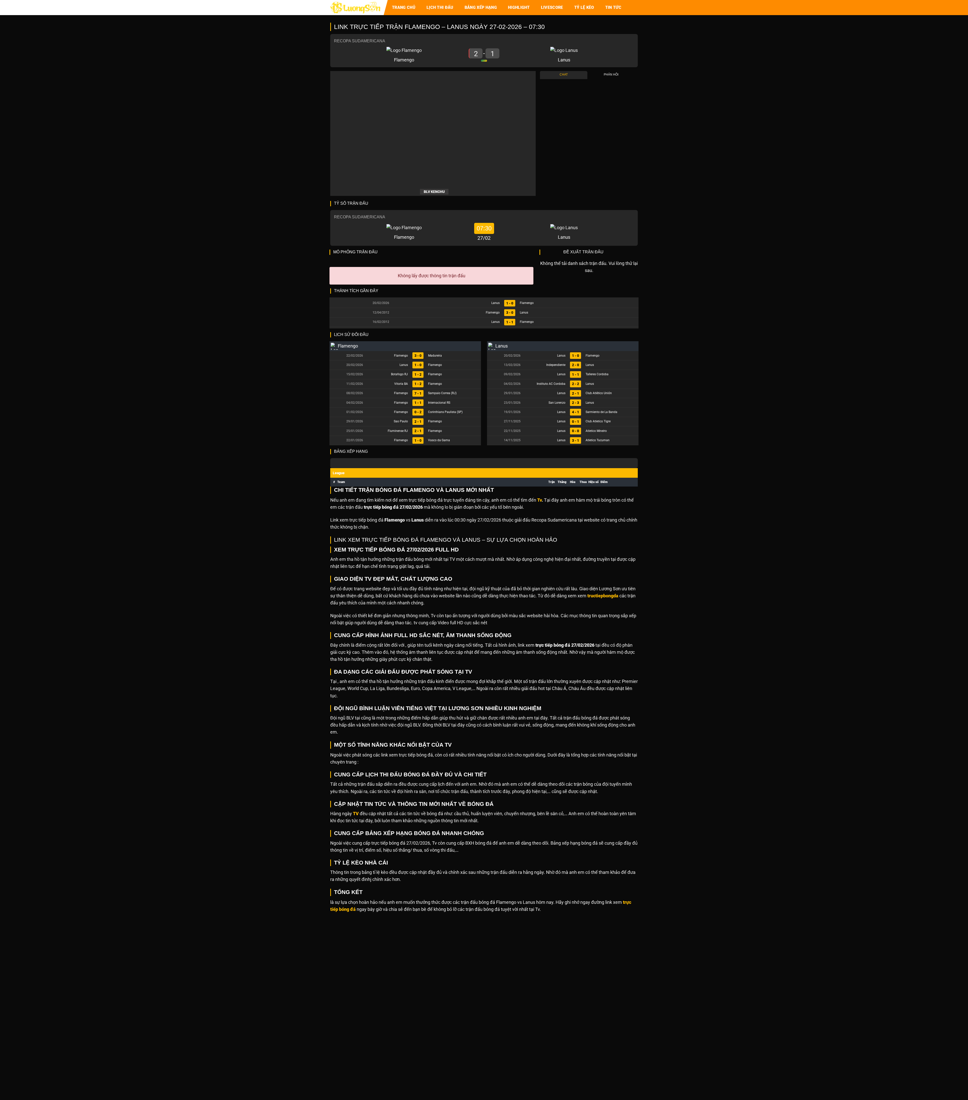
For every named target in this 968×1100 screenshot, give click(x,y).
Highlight (519, 7)
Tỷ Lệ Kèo (584, 7)
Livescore (552, 7)
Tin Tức (613, 7)
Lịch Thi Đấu (440, 7)
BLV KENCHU (434, 192)
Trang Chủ (403, 7)
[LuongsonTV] (355, 8)
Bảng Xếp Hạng (481, 7)
